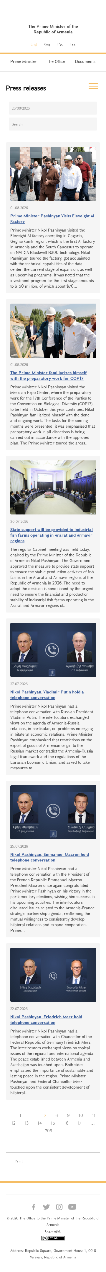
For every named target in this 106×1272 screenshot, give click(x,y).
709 (48, 1130)
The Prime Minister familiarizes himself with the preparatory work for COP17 (48, 375)
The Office (56, 61)
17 (79, 1123)
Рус (60, 44)
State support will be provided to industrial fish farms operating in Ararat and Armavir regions (51, 535)
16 (66, 1123)
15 (53, 1123)
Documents (85, 61)
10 (81, 1115)
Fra (72, 44)
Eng (34, 44)
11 (94, 1115)
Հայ (47, 44)
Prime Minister (23, 61)
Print (19, 1161)
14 (40, 1123)
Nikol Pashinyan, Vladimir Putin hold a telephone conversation (47, 694)
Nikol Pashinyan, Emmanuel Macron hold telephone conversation (49, 857)
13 (26, 1123)
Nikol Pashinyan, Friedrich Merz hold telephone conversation (46, 1019)
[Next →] (61, 1131)
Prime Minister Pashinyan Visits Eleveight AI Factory (52, 218)
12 (13, 1123)
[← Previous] (10, 1115)
